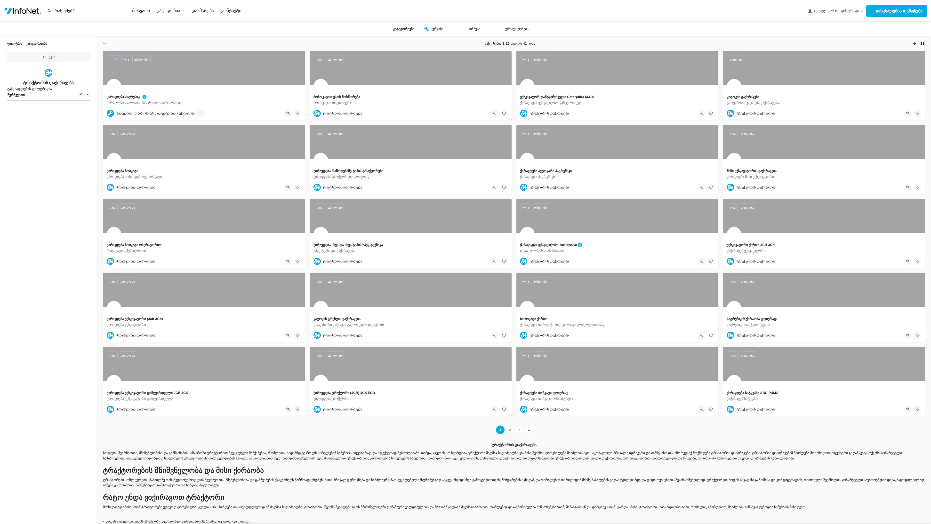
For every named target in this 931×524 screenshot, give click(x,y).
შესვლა (822, 10)
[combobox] (48, 95)
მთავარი (141, 10)
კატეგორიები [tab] (36, 43)
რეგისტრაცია (849, 10)
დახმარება (203, 10)
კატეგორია (168, 10)
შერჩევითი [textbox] (16, 95)
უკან (51, 57)
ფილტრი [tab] (14, 43)
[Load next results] (915, 43)
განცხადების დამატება (899, 10)
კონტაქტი (231, 10)
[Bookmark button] (297, 113)
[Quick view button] (288, 113)
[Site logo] (24, 10)
